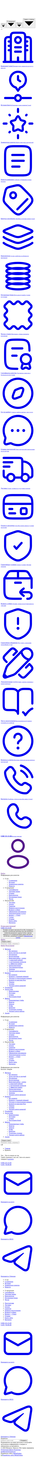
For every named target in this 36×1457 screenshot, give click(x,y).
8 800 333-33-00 (6, 928)
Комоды (11, 1002)
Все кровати (13, 975)
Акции (7, 1013)
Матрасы (8, 949)
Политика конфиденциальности (11, 1450)
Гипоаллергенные (15, 965)
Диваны (11, 982)
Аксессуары (9, 989)
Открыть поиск (6, 941)
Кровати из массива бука (17, 980)
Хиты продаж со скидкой (17, 953)
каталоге (11, 1159)
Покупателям (9, 1303)
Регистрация (10, 945)
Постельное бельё (15, 997)
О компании (13, 880)
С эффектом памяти (15, 964)
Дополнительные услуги (17, 913)
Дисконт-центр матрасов (17, 971)
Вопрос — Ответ (14, 915)
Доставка (12, 902)
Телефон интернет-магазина (18, 933)
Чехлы (11, 899)
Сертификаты (13, 890)
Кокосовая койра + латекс (17, 958)
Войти (3, 939)
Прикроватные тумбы (16, 1000)
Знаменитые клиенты (16, 884)
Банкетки (12, 1007)
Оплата (11, 904)
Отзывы (11, 893)
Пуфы (11, 1006)
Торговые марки (14, 891)
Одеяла (11, 995)
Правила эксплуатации (17, 908)
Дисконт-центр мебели (16, 1011)
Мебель (7, 998)
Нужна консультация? (8, 926)
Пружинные (13, 954)
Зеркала (11, 1004)
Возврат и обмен (14, 910)
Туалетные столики (15, 1009)
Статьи (11, 917)
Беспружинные (14, 956)
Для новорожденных (16, 967)
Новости (12, 886)
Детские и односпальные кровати (20, 978)
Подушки (12, 993)
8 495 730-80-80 (6, 1165)
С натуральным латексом (17, 962)
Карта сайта (13, 921)
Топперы (12, 969)
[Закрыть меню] (1, 29)
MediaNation (17, 1453)
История (12, 882)
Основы (11, 984)
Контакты (12, 922)
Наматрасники (14, 991)
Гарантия (12, 906)
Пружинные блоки (15, 897)
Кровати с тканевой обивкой (18, 976)
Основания (8, 987)
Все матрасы (13, 951)
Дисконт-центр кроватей (17, 986)
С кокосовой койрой (16, 960)
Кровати (8, 973)
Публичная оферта (7, 1450)
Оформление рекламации (17, 911)
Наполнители (13, 895)
